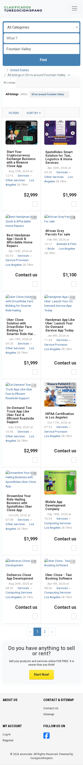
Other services (15, 180)
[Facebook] (46, 737)
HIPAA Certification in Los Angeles (59, 415)
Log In (7, 734)
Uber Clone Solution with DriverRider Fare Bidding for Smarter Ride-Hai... (21, 327)
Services (24, 175)
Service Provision (17, 260)
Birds (51, 248)
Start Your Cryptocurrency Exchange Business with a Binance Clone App (21, 159)
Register (8, 740)
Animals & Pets (66, 244)
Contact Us (50, 708)
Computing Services (57, 523)
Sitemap (48, 714)
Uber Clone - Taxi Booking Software (58, 576)
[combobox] (41, 27)
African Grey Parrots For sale (57, 232)
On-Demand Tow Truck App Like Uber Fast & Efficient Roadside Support (20, 415)
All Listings (9, 82)
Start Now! (41, 674)
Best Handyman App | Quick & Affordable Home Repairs (20, 240)
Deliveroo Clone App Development (20, 576)
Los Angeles (14, 264)
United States (19, 70)
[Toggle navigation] (74, 8)
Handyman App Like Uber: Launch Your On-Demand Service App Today (60, 325)
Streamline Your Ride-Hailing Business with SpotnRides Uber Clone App (19, 503)
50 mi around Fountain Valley (48, 94)
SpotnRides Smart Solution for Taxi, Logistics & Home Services (59, 157)
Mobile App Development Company (55, 505)
